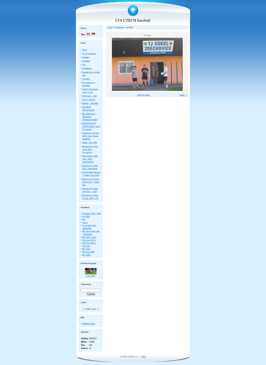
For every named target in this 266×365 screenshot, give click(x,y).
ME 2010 (86, 249)
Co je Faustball (89, 53)
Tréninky (86, 79)
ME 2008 (86, 255)
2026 (94, 309)
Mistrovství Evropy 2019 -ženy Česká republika (90, 136)
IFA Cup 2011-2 (89, 240)
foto (84, 219)
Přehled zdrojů (88, 324)
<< (83, 309)
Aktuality (86, 61)
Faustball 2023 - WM (91, 213)
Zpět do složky (143, 95)
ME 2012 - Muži (89, 237)
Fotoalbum (119, 27)
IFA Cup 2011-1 (89, 243)
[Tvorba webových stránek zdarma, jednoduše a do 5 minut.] (140, 357)
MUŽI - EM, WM (89, 142)
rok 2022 (86, 216)
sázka (85, 222)
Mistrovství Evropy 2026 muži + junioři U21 (90, 182)
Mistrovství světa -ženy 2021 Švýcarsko (90, 149)
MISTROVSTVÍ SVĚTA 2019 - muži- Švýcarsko (91, 126)
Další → (183, 95)
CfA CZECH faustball (132, 20)
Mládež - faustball (90, 103)
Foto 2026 (90, 276)
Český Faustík (88, 100)
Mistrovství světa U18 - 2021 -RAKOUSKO (90, 159)
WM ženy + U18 (89, 96)
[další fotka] (183, 64)
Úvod (110, 27)
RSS (144, 356)
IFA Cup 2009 (88, 252)
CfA (84, 65)
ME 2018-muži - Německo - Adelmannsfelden (90, 117)
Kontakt (85, 57)
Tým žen (86, 246)
